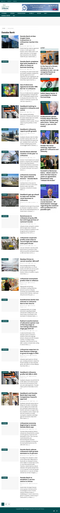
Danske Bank (23, 211)
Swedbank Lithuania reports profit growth (28, 130)
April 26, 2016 (24, 133)
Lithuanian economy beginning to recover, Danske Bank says (28, 425)
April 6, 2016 (23, 180)
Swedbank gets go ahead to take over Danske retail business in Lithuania (29, 197)
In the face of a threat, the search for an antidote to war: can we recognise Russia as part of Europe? (49, 70)
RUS (14, 15)
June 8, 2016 (23, 46)
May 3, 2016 (23, 112)
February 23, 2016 (25, 330)
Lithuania (3, 13)
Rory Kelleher (33, 202)
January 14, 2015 (24, 483)
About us (3, 1)
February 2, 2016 (25, 376)
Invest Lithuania (33, 483)
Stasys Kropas (23, 314)
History (39, 13)
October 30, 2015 (25, 429)
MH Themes (41, 509)
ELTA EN (32, 429)
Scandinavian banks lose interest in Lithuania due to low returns (29, 301)
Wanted (15, 1)
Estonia (22, 186)
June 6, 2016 (23, 69)
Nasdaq (26, 267)
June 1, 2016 (23, 90)
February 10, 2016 (25, 355)
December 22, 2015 (25, 401)
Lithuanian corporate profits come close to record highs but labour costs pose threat (29, 240)
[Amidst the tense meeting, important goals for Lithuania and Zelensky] (49, 137)
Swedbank (22, 206)
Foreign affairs (21, 13)
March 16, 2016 (24, 245)
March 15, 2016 (24, 263)
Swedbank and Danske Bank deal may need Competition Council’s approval (28, 396)
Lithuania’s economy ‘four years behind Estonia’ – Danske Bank (29, 177)
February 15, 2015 (25, 455)
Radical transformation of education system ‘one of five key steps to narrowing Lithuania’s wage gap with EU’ (29, 325)
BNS (29, 180)
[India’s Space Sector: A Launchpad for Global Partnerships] (49, 85)
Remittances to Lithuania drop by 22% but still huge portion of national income (29, 219)
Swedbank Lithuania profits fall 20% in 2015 (28, 373)
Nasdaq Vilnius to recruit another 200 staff (29, 260)
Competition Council (31, 208)
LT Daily (30, 46)
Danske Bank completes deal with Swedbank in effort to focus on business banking (29, 64)
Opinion (12, 13)
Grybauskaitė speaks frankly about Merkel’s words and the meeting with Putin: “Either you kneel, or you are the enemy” (49, 121)
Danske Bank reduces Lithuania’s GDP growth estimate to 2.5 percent (29, 451)
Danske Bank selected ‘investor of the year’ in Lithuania (29, 153)
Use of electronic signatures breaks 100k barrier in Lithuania (29, 87)
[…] (35, 56)
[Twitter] (54, 511)
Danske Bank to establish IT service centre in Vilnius (27, 479)
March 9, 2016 (24, 282)
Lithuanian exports (24, 359)
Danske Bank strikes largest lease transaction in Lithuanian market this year (29, 40)
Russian (22, 362)
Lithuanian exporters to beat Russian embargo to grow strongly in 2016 (29, 351)
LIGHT (45, 13)
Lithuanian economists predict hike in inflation (29, 280)
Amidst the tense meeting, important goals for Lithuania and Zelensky (49, 148)
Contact (9, 1)
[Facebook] (57, 511)
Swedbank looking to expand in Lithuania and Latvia (29, 108)
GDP (26, 467)
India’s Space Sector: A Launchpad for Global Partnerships (48, 95)
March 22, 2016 (24, 202)
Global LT (31, 13)
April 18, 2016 (24, 157)
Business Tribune (6, 15)
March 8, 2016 (24, 305)
